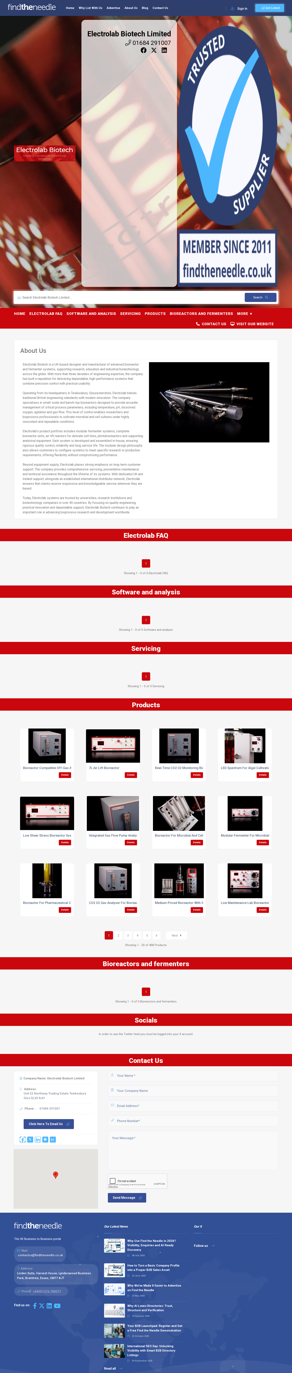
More (242, 314)
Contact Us (160, 8)
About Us (131, 8)
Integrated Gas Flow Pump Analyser (115, 835)
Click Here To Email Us (46, 1124)
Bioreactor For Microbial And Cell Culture (185, 835)
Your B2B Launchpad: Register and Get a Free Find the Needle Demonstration (154, 1328)
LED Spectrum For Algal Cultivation (246, 768)
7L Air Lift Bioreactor (104, 768)
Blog (145, 8)
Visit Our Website (254, 324)
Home (70, 8)
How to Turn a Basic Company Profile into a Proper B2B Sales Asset (153, 1268)
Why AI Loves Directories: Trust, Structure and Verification (150, 1308)
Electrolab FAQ (46, 314)
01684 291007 (151, 42)
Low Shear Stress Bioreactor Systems (51, 835)
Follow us (201, 1246)
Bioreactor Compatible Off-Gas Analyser (52, 768)
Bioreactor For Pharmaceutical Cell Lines (53, 903)
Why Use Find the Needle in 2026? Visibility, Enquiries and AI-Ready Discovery (151, 1245)
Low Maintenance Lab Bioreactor (245, 903)
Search (258, 297)
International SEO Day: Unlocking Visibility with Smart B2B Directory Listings (151, 1350)
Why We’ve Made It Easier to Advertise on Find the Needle (154, 1288)
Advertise (113, 8)
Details (65, 775)
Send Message (124, 1198)
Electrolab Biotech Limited (129, 34)
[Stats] (53, 1140)
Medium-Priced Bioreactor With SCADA (183, 903)
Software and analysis (91, 314)
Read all (110, 1368)
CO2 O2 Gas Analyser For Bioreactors (116, 903)
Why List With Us (90, 8)
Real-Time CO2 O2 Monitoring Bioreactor (185, 768)
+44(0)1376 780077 (47, 1291)
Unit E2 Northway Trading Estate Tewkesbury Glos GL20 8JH (55, 1096)
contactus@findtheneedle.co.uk (40, 1255)
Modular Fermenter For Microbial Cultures (251, 835)
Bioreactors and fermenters (201, 314)
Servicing (130, 314)
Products (155, 314)
